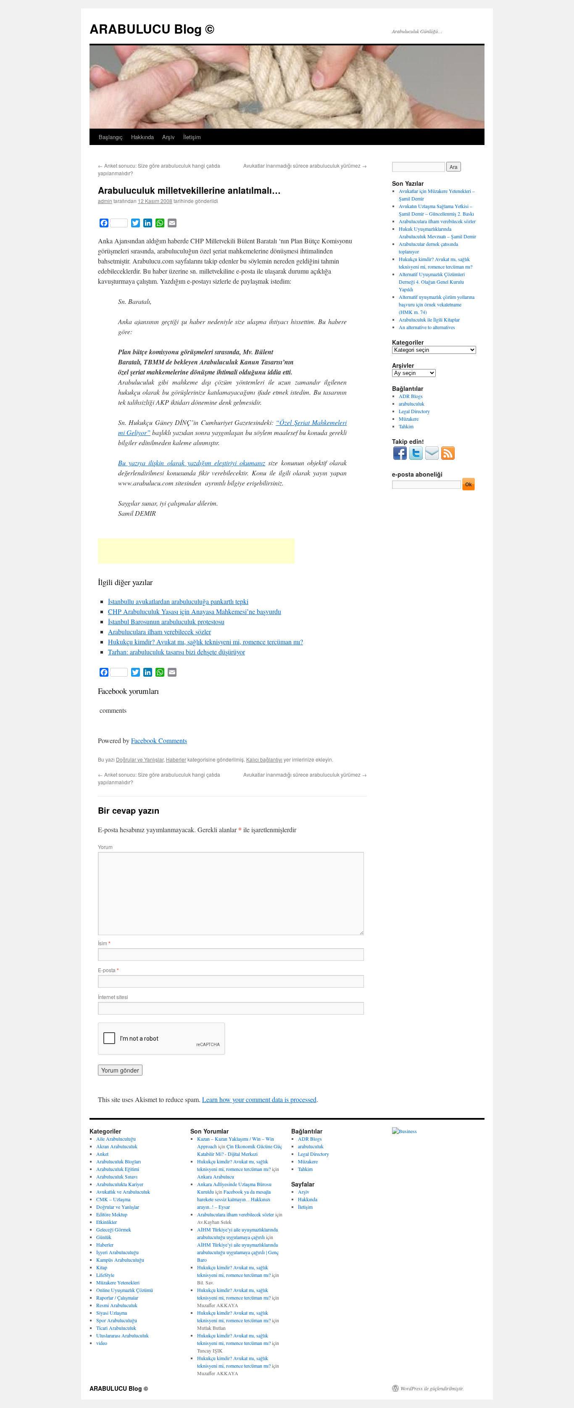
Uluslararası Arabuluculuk (122, 1335)
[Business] (404, 1131)
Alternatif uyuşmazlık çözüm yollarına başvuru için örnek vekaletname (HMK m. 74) (436, 304)
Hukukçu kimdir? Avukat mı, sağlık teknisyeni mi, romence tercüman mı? (205, 641)
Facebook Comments (159, 740)
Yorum (105, 846)
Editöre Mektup (111, 1214)
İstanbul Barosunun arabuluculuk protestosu (166, 621)
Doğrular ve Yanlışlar (139, 759)
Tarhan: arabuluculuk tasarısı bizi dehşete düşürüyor (176, 651)
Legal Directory (414, 411)
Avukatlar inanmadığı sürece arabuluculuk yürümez (305, 165)
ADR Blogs (411, 396)
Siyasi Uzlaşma (111, 1312)
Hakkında (142, 137)
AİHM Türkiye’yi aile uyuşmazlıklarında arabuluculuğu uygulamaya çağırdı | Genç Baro (238, 1252)
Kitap (101, 1267)
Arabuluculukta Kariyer (119, 1184)
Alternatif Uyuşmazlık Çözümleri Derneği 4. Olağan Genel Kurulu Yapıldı (432, 282)
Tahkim (406, 426)
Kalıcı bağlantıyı (264, 759)
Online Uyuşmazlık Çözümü (124, 1290)
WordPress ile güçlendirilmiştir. (432, 1388)
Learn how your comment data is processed (259, 1099)
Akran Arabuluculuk (116, 1146)
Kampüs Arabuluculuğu (120, 1259)
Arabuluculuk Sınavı (116, 1176)
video (101, 1342)
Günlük (103, 1237)
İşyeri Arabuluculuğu (117, 1252)
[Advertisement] (196, 551)
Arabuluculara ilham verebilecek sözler (159, 631)
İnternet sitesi (113, 996)
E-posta (108, 969)
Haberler (176, 759)
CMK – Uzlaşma (113, 1199)
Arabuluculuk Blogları (118, 1161)
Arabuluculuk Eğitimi (117, 1168)
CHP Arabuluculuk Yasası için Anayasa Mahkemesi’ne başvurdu (194, 611)
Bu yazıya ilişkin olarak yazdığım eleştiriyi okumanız (191, 462)
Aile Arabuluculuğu (116, 1138)
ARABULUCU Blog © (152, 28)
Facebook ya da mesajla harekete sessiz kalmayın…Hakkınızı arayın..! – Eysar (234, 1199)
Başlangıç (111, 137)
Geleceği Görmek (113, 1229)
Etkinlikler (106, 1221)
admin (105, 200)
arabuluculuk (411, 403)
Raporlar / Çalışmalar (117, 1297)
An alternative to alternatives (427, 327)
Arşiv (168, 137)
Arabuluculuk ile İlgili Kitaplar (429, 319)
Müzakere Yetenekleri (118, 1282)
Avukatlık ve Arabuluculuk (123, 1191)
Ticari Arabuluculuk (116, 1327)
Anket (102, 1153)
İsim (104, 943)
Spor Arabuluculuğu (116, 1320)
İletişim (192, 137)
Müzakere (409, 418)
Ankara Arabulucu (215, 1176)
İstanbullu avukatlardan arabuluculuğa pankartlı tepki (178, 601)
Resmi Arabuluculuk (116, 1305)
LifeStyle (105, 1274)
